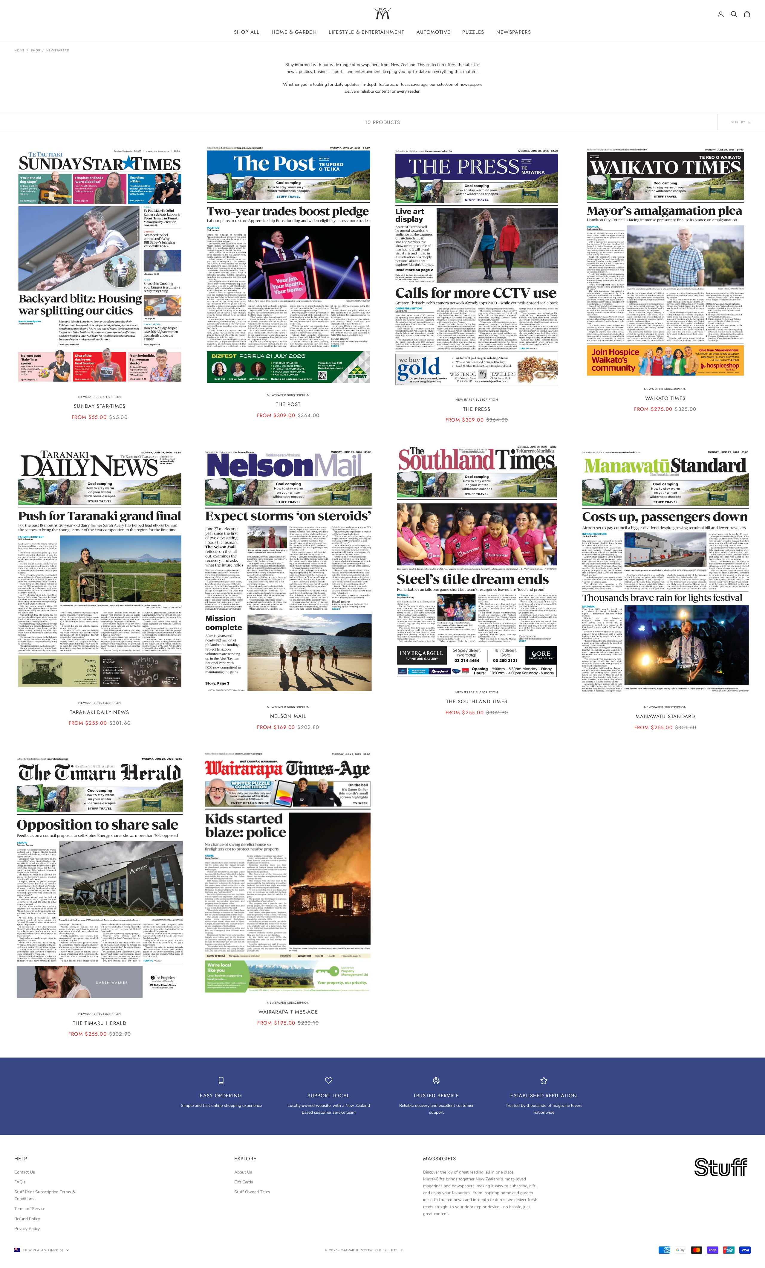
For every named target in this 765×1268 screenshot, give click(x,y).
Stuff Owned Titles (252, 1192)
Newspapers (513, 32)
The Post (288, 404)
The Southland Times (477, 701)
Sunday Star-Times (100, 406)
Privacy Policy (27, 1229)
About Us (243, 1172)
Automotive (433, 32)
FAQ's (20, 1182)
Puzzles (473, 32)
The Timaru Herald (99, 1023)
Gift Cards (243, 1182)
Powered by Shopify (383, 1250)
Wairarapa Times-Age (288, 1011)
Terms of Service (29, 1208)
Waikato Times (665, 398)
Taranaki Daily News (99, 712)
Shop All (247, 32)
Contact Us (24, 1172)
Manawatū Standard (665, 716)
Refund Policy (27, 1219)
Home (19, 50)
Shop (35, 50)
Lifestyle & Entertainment (367, 32)
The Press (476, 409)
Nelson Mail (288, 716)
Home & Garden (294, 32)
